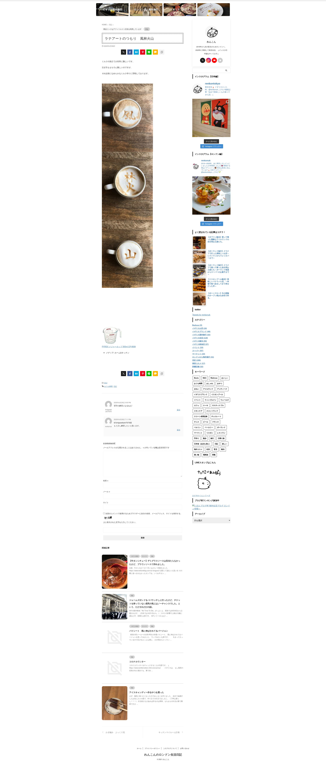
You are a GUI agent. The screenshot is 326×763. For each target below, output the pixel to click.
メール (106, 491)
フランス (215, 422)
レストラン (221, 433)
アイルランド (208, 389)
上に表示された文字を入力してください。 (120, 522)
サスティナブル (218, 405)
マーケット (198, 433)
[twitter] (123, 52)
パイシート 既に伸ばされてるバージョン (148, 631)
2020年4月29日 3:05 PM (122, 402)
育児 (215, 449)
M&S (204, 378)
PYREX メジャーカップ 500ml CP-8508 (119, 346)
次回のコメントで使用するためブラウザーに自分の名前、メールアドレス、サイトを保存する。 (143, 513)
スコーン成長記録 (200, 416)
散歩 (204, 438)
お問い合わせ (184, 748)
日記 (105, 383)
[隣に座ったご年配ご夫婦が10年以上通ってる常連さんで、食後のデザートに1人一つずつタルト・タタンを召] (211, 195)
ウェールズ (224, 400)
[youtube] (214, 60)
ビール (205, 422)
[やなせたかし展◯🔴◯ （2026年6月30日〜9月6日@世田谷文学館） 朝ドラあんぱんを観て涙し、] (211, 118)
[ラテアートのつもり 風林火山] (136, 52)
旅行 (212, 438)
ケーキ (205, 405)
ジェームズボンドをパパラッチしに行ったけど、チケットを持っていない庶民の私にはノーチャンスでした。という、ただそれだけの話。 (154, 603)
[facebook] (129, 52)
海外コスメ (198, 449)
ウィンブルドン (210, 400)
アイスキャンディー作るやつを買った (146, 692)
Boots (196, 378)
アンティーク (222, 389)
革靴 (213, 455)
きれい (196, 389)
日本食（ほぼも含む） (202, 444)
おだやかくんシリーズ (201, 495)
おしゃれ (209, 383)
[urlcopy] (161, 52)
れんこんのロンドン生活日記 (163, 754)
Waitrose (213, 378)
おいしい (224, 378)
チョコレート (216, 416)
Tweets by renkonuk (201, 314)
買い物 (196, 455)
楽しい (224, 444)
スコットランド (212, 411)
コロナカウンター (137, 662)
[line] (149, 52)
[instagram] (208, 60)
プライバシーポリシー (152, 748)
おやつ (219, 383)
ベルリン (197, 427)
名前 (105, 480)
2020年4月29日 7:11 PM (122, 419)
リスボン (209, 433)
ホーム (139, 748)
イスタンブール (217, 394)
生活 (208, 449)
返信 (178, 410)
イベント (197, 400)
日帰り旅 (221, 438)
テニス (196, 422)
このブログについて (170, 748)
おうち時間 (108, 386)
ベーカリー (209, 427)
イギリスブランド (200, 394)
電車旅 (205, 455)
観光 (223, 449)
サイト (105, 502)
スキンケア (198, 411)
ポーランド (221, 427)
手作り (196, 438)
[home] (220, 60)
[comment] (155, 52)
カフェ (196, 405)
